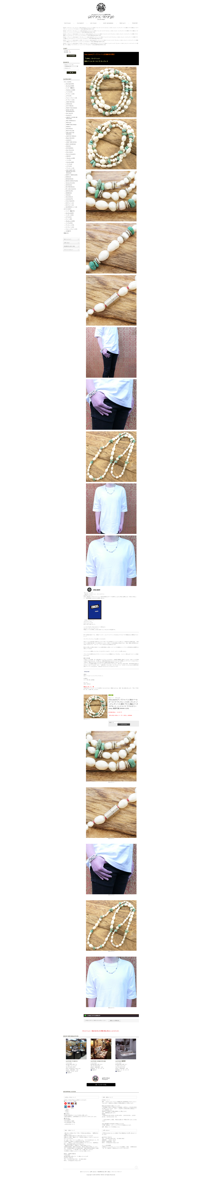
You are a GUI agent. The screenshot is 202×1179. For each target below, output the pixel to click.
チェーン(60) (69, 219)
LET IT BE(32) (69, 105)
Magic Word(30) (70, 138)
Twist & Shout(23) (71, 154)
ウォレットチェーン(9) (71, 97)
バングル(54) (69, 91)
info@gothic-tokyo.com (74, 1160)
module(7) (68, 140)
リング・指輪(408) (70, 210)
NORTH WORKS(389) (71, 174)
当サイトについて (67, 239)
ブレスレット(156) (70, 89)
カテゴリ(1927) (67, 209)
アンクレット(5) (70, 168)
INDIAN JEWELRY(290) (72, 180)
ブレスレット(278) (70, 221)
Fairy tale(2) (69, 152)
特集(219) (66, 233)
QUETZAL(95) (69, 190)
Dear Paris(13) (70, 150)
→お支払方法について (69, 1124)
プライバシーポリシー (68, 249)
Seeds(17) (68, 115)
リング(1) (69, 160)
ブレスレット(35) (71, 158)
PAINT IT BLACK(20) (71, 107)
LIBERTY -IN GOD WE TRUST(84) (71, 118)
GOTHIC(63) (69, 184)
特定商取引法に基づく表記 (69, 246)
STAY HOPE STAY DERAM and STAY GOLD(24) (70, 171)
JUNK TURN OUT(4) (71, 142)
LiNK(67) (68, 156)
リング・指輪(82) (70, 87)
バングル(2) (69, 164)
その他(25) (68, 231)
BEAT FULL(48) (70, 130)
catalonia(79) (69, 198)
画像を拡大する (111, 782)
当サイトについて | (84, 1171)
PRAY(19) (68, 122)
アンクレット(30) (70, 93)
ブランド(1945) (67, 81)
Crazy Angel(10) (70, 200)
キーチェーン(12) (70, 99)
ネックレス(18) (70, 162)
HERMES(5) (69, 192)
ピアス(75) (68, 95)
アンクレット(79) (70, 225)
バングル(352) (69, 223)
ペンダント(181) (70, 215)
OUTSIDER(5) (69, 148)
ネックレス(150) (70, 85)
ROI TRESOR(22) (70, 186)
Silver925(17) (69, 196)
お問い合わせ (66, 242)
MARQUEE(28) (69, 178)
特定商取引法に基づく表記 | (104, 1171)
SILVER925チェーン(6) (71, 207)
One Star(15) (69, 113)
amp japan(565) (70, 83)
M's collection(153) (71, 188)
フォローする (101, 1084)
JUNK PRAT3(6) (70, 101)
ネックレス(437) (70, 213)
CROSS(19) (69, 103)
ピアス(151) (69, 217)
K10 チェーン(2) (70, 204)
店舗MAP (69, 1072)
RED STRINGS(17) (71, 120)
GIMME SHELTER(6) (71, 124)
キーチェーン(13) (70, 227)
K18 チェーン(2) (70, 203)
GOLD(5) (68, 146)
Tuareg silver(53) (70, 182)
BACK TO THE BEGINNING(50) (70, 110)
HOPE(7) (68, 126)
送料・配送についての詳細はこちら (111, 1126)
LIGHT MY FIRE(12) (71, 136)
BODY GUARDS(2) (71, 144)
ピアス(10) (69, 166)
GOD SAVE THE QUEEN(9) (70, 133)
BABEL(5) (68, 176)
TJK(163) (68, 194)
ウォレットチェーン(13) (71, 229)
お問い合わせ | (93, 1171)
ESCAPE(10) (69, 128)
